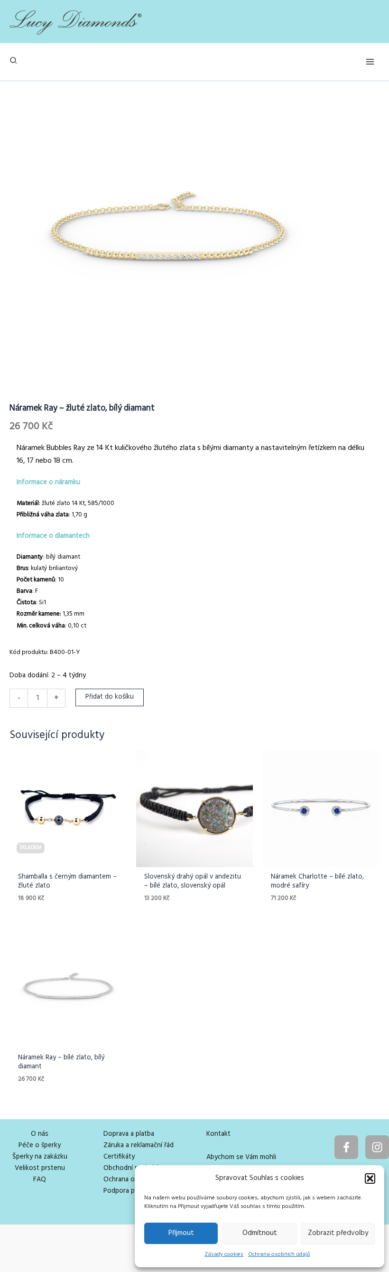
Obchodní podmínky (133, 1168)
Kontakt (218, 1134)
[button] (370, 1178)
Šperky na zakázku (39, 1156)
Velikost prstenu (40, 1168)
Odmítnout (259, 1233)
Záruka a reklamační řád (138, 1145)
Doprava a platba (128, 1134)
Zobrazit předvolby (338, 1233)
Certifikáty (119, 1156)
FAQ (39, 1179)
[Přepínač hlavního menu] (370, 61)
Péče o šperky (40, 1145)
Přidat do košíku (109, 697)
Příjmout (181, 1233)
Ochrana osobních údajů (279, 1254)
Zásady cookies (223, 1254)
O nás (39, 1134)
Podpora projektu (130, 1191)
